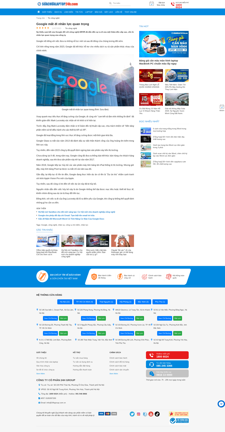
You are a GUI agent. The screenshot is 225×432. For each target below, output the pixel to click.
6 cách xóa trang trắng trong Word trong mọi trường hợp (169, 130)
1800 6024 (179, 6)
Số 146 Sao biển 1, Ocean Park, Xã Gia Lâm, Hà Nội (56, 311)
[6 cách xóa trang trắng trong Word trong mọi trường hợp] (146, 131)
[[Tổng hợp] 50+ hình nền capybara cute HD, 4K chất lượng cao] (146, 164)
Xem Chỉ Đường (50, 318)
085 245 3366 (164, 366)
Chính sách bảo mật (118, 366)
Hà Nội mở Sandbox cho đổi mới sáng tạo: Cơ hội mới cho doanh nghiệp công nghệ (76, 212)
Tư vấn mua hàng (80, 358)
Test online (131, 12)
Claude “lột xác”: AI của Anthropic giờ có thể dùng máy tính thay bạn (122, 252)
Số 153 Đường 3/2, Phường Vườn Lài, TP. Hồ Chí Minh (133, 326)
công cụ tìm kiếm (73, 225)
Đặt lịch (109, 12)
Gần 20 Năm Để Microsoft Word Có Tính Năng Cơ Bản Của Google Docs (71, 219)
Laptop (88, 12)
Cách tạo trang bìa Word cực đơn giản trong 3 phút (169, 146)
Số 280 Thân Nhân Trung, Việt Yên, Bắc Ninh (95, 340)
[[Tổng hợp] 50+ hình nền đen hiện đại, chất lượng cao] (146, 139)
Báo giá (98, 12)
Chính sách (115, 352)
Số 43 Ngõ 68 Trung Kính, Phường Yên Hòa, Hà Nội (171, 341)
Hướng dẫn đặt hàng (81, 366)
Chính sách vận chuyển (119, 370)
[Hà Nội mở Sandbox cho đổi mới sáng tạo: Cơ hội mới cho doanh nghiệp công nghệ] (72, 241)
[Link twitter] (132, 414)
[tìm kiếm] (110, 3)
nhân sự (61, 225)
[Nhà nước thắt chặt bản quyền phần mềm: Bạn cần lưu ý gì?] (97, 241)
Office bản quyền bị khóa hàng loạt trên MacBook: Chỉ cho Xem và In (46, 252)
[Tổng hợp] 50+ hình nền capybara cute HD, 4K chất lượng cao (169, 163)
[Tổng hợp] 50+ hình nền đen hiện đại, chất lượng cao (169, 138)
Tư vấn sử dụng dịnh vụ (83, 362)
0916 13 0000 (164, 375)
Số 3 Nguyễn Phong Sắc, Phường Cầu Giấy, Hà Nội (94, 326)
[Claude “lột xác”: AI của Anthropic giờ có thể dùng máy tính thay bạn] (122, 241)
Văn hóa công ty (43, 366)
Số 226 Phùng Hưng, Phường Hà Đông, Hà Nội (93, 311)
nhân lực (84, 225)
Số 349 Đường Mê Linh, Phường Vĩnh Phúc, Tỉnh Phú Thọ (132, 341)
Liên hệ (118, 12)
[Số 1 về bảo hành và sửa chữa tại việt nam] (42, 276)
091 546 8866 (81, 394)
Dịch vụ (58, 12)
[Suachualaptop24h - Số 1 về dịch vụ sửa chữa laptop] (72, 4)
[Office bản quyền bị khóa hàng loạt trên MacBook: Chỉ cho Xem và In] (47, 241)
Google (44, 225)
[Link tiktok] (157, 414)
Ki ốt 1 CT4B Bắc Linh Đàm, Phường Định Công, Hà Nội (55, 341)
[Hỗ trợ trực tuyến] (221, 403)
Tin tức (79, 12)
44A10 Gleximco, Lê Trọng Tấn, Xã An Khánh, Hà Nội (132, 311)
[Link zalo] (144, 414)
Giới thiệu (47, 12)
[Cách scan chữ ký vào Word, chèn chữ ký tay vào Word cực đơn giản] (146, 156)
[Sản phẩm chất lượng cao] (179, 414)
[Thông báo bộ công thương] (179, 421)
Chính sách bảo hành (118, 358)
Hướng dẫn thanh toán (82, 370)
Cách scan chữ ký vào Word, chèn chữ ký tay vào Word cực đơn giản (170, 154)
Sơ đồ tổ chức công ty (45, 370)
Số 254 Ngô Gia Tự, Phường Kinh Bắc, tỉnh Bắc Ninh (170, 326)
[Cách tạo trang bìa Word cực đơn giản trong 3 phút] (146, 147)
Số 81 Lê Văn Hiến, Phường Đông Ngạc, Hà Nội (170, 311)
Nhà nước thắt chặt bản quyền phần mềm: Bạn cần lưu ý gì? (96, 252)
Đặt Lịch (63, 318)
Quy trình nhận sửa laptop (47, 362)
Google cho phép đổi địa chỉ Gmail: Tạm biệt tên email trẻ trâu (66, 215)
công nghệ (52, 225)
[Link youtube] (151, 414)
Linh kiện (68, 12)
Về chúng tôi (41, 358)
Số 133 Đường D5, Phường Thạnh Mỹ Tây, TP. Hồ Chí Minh (55, 326)
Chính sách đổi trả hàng (119, 362)
